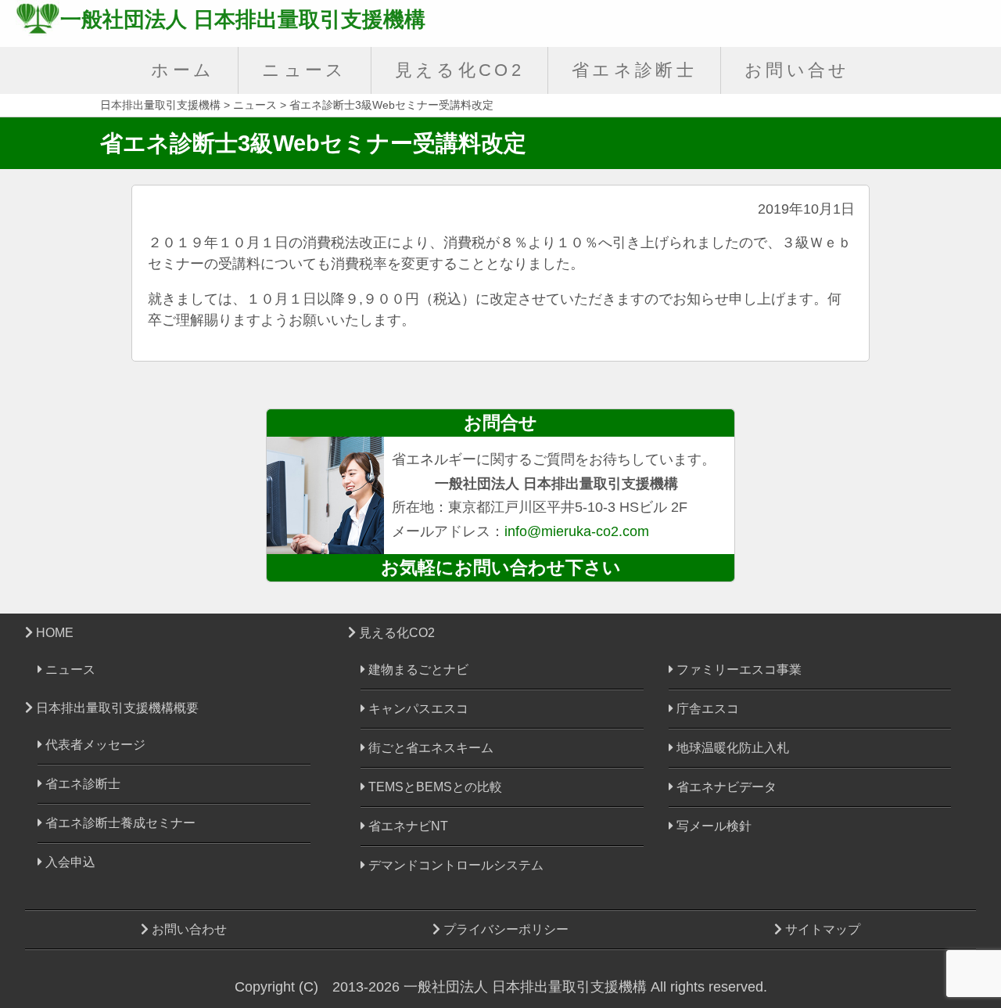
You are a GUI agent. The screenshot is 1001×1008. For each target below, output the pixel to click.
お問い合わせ (188, 929)
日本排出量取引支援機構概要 (116, 707)
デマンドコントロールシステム (454, 865)
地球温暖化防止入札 (731, 747)
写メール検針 (712, 826)
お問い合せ (797, 70)
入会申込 (68, 862)
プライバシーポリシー (504, 929)
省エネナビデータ (725, 787)
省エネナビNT (406, 826)
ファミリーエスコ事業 (737, 669)
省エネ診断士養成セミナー (119, 823)
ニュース (304, 70)
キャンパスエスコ (416, 708)
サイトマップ (821, 929)
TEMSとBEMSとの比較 (433, 787)
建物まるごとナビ (416, 669)
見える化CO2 (459, 70)
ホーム (182, 70)
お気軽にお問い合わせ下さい (501, 567)
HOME (53, 632)
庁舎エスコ (706, 708)
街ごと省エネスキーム (429, 747)
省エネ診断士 (634, 70)
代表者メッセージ (93, 744)
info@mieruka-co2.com (576, 531)
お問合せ (500, 422)
